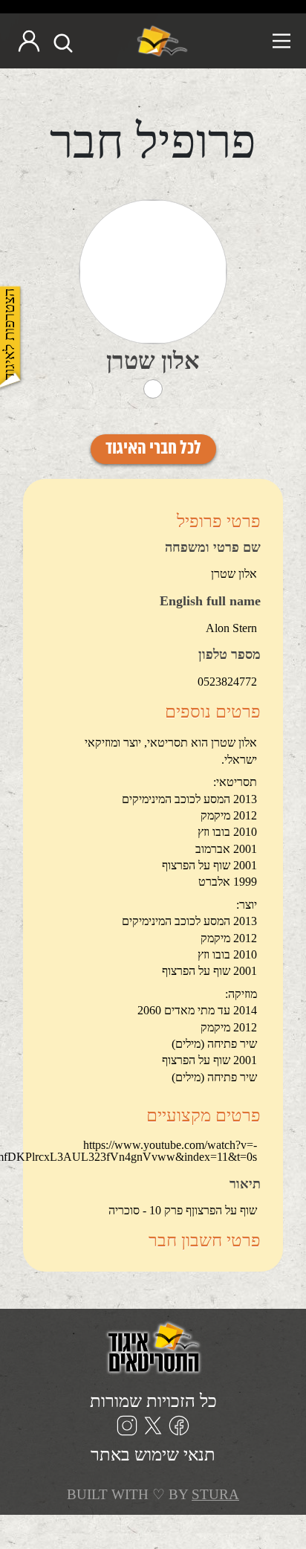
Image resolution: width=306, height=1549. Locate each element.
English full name (210, 601)
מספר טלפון (229, 655)
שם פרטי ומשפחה (213, 548)
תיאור (245, 1184)
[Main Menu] (245, 41)
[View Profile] (153, 271)
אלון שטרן (153, 360)
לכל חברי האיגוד (153, 449)
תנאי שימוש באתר (153, 1454)
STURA (215, 1494)
